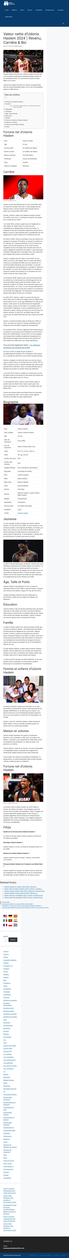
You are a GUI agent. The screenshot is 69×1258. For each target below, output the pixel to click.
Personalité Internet (10, 1094)
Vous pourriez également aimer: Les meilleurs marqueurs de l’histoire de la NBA (26, 106)
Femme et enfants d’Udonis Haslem (17, 120)
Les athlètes (7, 1054)
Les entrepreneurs (9, 1060)
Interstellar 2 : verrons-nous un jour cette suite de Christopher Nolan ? (21, 905)
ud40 (19, 509)
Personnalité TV (8, 1127)
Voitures (6, 1172)
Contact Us (57, 1255)
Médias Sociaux (8, 1080)
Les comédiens (8, 1057)
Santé (5, 1142)
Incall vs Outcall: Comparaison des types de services (9, 1219)
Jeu (4, 1040)
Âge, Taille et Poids (12, 113)
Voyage (5, 1175)
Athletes (6, 974)
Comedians (38, 10)
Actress (30, 10)
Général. (6, 1034)
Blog (4, 980)
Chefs (5, 986)
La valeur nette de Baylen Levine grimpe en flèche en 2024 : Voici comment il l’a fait (25, 907)
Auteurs (6, 977)
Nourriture (6, 1086)
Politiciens (6, 1133)
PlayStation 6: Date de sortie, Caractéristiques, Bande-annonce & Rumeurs (9, 1209)
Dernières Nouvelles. (10, 1017)
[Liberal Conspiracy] (9, 3)
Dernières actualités (10, 1000)
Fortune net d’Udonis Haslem (14, 102)
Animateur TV (8, 966)
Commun (6, 997)
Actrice (5, 957)
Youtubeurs (7, 1178)
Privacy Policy (33, 1255)
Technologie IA (8, 1169)
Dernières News (8, 1011)
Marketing (6, 1077)
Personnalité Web (9, 1130)
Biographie (9, 109)
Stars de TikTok (8, 1161)
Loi (4, 1071)
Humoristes (7, 1037)
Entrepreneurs (50, 10)
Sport (5, 1158)
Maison (5, 1074)
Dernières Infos (8, 1008)
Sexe (5, 1155)
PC (4, 1092)
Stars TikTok (7, 1163)
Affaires (6, 963)
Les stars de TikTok (10, 1066)
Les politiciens (8, 1063)
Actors (22, 10)
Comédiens (7, 989)
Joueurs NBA (5, 902)
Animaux (6, 969)
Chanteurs (6, 983)
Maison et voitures (11, 122)
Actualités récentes (9, 960)
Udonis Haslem (23, 513)
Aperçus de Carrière (7, 904)
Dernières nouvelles (10, 1014)
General (6, 1031)
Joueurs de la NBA (9, 1045)
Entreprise (6, 1028)
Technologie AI (8, 1166)
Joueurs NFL (7, 1051)
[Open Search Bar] (63, 23)
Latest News (8, 17)
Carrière (8, 104)
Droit (5, 1020)
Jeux (5, 1043)
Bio (15, 904)
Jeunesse (9, 111)
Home (7, 10)
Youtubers (61, 10)
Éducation (9, 116)
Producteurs (7, 1136)
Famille (7, 118)
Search (5, 936)
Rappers (14, 10)
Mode (5, 1083)
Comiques (6, 992)
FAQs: (8, 127)
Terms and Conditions (45, 1255)
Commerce (7, 994)
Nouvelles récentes (9, 1089)
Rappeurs (6, 1139)
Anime (5, 971)
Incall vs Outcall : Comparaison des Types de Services (9, 1191)
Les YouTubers (8, 1068)
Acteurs (6, 951)
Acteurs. (6, 954)
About (64, 1255)
